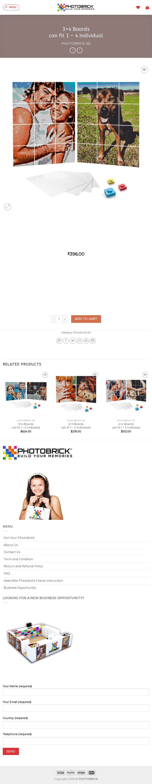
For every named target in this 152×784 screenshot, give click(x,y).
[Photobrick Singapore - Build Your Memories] (76, 7)
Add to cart (86, 319)
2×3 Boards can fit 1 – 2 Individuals (76, 425)
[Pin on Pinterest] (86, 341)
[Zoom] (7, 206)
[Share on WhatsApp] (59, 341)
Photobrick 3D (76, 43)
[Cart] (147, 7)
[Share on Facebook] (66, 341)
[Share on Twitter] (73, 341)
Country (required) (15, 718)
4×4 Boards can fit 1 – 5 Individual (126, 425)
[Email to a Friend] (79, 341)
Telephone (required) (17, 734)
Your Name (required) (17, 686)
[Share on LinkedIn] (93, 341)
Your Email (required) (17, 702)
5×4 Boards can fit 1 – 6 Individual (26, 425)
